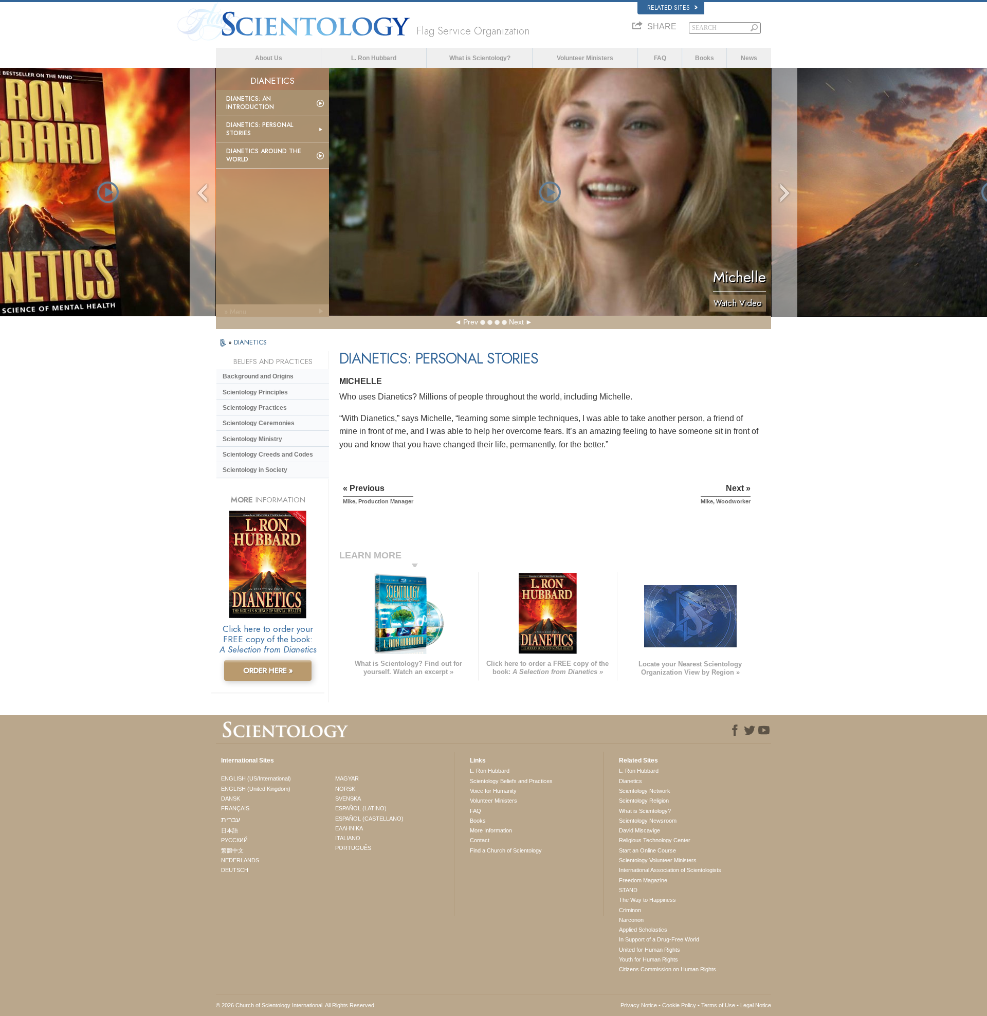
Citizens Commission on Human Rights (667, 969)
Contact (479, 840)
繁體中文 (232, 850)
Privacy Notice (638, 1005)
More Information (491, 830)
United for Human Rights (649, 950)
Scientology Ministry (252, 439)
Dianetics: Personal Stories (259, 129)
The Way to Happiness (647, 900)
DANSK (230, 798)
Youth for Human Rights (648, 959)
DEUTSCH (234, 870)
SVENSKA (348, 798)
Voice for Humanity (493, 791)
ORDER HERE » (268, 670)
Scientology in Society (255, 470)
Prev (470, 322)
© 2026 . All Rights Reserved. (296, 1005)
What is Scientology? (479, 58)
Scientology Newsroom (648, 821)
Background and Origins (258, 376)
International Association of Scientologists (670, 870)
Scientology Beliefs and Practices (511, 781)
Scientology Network (644, 791)
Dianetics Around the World (263, 155)
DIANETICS (250, 342)
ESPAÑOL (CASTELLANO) (369, 818)
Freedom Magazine (643, 880)
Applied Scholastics (643, 930)
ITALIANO (347, 838)
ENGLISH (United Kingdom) (255, 789)
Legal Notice (755, 1005)
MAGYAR (347, 778)
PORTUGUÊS (353, 848)
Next (516, 322)
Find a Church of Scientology (506, 850)
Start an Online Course (647, 850)
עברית (230, 819)
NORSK (345, 789)
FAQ (660, 58)
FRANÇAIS (235, 808)
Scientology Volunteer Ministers (658, 860)
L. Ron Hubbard (373, 58)
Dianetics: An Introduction (250, 103)
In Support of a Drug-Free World (659, 939)
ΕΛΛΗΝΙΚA (349, 828)
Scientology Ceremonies (259, 423)
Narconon (631, 920)
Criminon (630, 910)
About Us (268, 58)
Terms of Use (718, 1005)
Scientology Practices (255, 407)
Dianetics (630, 781)
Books (704, 58)
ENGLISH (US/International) (256, 778)
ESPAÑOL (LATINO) (361, 808)
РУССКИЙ (234, 840)
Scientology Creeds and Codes (268, 454)
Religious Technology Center (654, 840)
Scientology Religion (644, 800)
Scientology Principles (255, 392)
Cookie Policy (679, 1005)
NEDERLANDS (240, 860)
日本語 (229, 830)
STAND (628, 890)
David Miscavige (639, 830)
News (749, 58)
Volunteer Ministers (585, 58)
